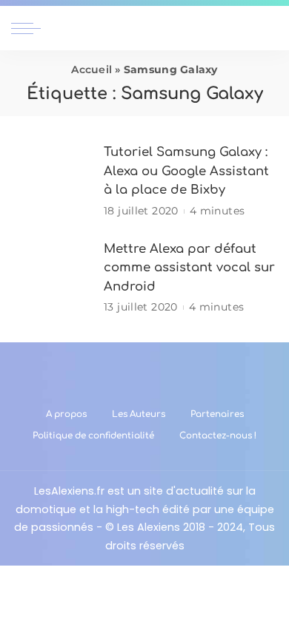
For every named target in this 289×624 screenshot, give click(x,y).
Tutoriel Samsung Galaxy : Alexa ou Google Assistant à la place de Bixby (186, 171)
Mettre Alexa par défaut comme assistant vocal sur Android (189, 268)
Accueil (91, 69)
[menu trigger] (29, 28)
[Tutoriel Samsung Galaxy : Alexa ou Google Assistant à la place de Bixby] (52, 181)
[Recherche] (269, 28)
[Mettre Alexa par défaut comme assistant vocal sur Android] (52, 277)
